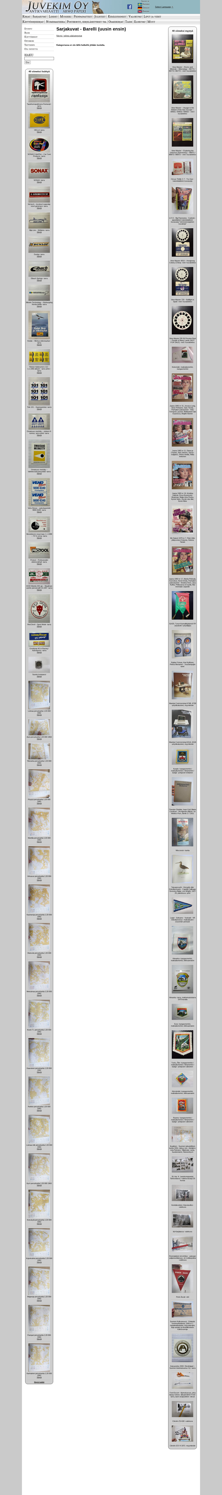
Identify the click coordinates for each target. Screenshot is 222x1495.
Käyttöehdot (31, 36)
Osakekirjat (116, 22)
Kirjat (26, 16)
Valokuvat (135, 16)
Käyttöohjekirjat (33, 22)
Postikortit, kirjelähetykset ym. (87, 22)
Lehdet (53, 16)
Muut (151, 22)
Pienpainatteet (83, 16)
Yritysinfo (29, 44)
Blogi (27, 32)
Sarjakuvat (39, 16)
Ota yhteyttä (31, 48)
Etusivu (28, 28)
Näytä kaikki (39, 1382)
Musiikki (65, 16)
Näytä (39, 108)
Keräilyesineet (117, 16)
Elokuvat (139, 22)
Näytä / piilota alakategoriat (69, 36)
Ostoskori (29, 40)
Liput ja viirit (152, 16)
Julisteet (99, 16)
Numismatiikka (55, 22)
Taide (128, 22)
